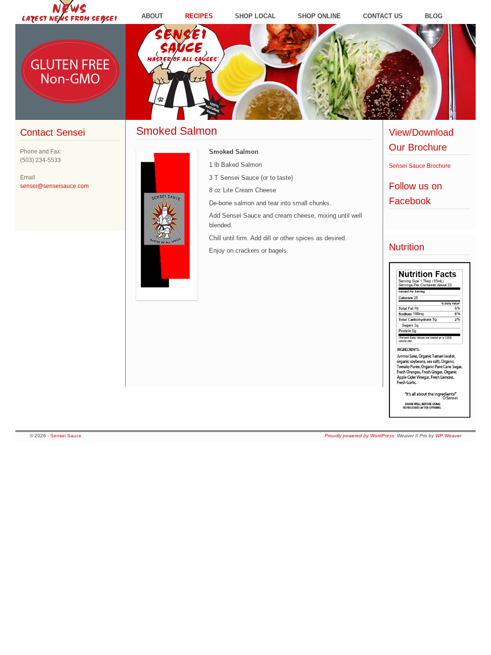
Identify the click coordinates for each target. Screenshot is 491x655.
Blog (434, 16)
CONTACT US (383, 16)
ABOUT (152, 16)
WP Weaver (448, 435)
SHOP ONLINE (319, 16)
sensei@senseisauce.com (54, 186)
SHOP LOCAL (255, 16)
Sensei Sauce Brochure (420, 166)
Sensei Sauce (66, 435)
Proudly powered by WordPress (359, 435)
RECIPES (199, 16)
